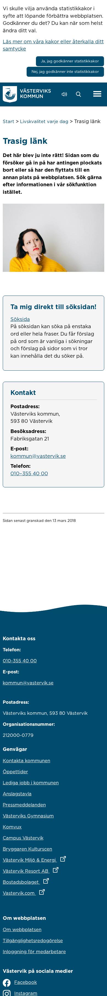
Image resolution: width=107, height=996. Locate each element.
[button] (80, 94)
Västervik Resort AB (53, 871)
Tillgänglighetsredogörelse (33, 940)
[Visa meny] (97, 94)
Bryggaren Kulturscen (27, 849)
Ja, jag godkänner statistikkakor (70, 61)
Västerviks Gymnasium (28, 816)
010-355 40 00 (20, 660)
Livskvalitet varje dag (44, 121)
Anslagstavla (17, 793)
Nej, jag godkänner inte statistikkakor (65, 71)
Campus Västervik (23, 838)
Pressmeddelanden (24, 805)
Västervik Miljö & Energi (53, 860)
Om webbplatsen (22, 929)
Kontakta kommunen (26, 760)
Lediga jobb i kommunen (31, 782)
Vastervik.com (48, 893)
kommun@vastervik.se (38, 456)
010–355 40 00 (29, 473)
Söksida (20, 319)
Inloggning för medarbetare (34, 951)
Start (8, 121)
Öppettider (15, 771)
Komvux (12, 827)
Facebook (25, 982)
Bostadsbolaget (50, 882)
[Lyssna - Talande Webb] (66, 94)
